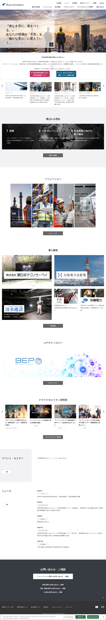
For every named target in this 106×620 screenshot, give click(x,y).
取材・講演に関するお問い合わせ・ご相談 (53, 588)
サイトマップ (68, 607)
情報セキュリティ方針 (8, 607)
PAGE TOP (103, 597)
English (102, 3)
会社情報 (58, 3)
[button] (86, 49)
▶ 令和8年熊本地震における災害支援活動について (39, 74)
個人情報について (35, 607)
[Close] (103, 617)
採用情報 (74, 3)
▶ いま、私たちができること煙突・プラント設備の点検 (66, 74)
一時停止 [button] (102, 49)
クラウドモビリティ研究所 (85, 7)
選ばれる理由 (36, 7)
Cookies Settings (68, 617)
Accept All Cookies (93, 617)
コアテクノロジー (69, 7)
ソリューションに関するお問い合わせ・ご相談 (53, 576)
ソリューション (47, 7)
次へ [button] (103, 86)
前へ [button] (3, 86)
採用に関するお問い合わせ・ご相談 (53, 585)
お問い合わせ (100, 7)
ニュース (66, 3)
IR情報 (94, 3)
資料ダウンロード (85, 3)
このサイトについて (57, 607)
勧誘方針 (46, 607)
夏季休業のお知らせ (43, 522)
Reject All (80, 617)
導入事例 (57, 7)
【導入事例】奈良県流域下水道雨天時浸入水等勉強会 (53, 547)
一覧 (6, 472)
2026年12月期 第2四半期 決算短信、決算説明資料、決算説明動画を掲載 (58, 496)
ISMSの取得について (22, 607)
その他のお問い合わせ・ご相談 (53, 592)
